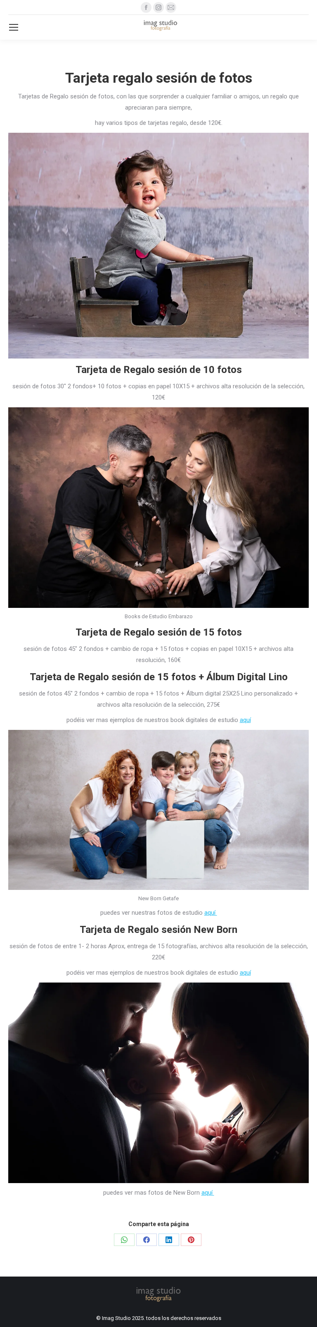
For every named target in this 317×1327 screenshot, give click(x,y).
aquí (245, 720)
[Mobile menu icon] (13, 27)
